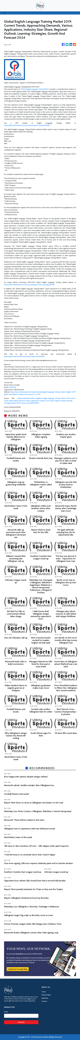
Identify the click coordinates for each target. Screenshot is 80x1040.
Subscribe (21, 1022)
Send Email (12, 387)
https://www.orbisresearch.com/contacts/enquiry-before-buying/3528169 (29, 285)
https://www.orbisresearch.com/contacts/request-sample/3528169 (27, 125)
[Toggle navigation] (4, 13)
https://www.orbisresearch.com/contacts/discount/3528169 (24, 356)
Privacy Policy (46, 995)
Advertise (45, 998)
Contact (44, 1001)
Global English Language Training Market (35, 89)
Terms (44, 992)
